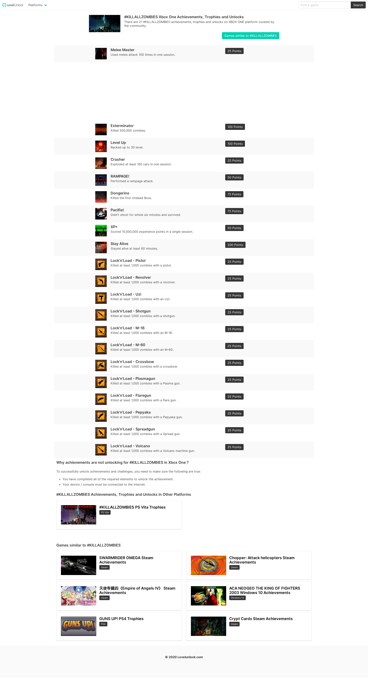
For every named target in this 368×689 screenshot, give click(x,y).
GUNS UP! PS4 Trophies (121, 618)
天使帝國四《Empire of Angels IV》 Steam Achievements (137, 590)
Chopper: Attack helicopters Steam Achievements (262, 559)
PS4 (103, 624)
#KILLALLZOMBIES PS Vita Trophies (132, 507)
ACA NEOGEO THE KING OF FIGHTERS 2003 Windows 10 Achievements (264, 590)
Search (358, 5)
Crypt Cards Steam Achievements (261, 618)
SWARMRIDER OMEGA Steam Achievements (126, 559)
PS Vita (105, 512)
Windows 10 (237, 597)
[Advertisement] (171, 91)
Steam (104, 567)
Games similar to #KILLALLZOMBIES (250, 36)
